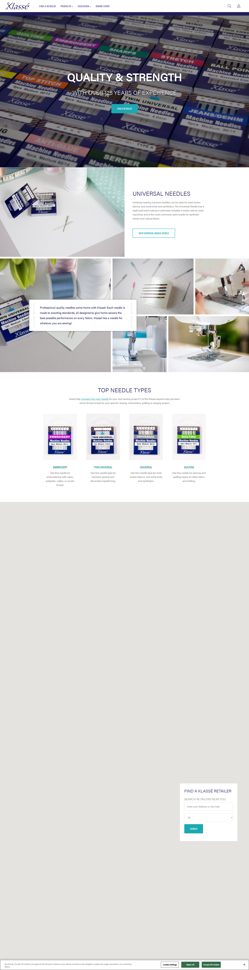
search (193, 829)
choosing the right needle (95, 399)
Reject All (190, 964)
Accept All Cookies (211, 964)
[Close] (244, 964)
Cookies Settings (170, 964)
